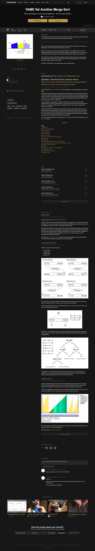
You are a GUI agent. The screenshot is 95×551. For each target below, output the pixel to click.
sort (13, 106)
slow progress (45, 133)
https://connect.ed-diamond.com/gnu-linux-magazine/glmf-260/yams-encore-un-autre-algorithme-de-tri (64, 83)
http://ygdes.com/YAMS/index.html (66, 76)
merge (25, 106)
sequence (10, 108)
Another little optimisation (49, 144)
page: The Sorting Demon (55, 89)
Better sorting (46, 152)
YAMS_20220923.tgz (56, 430)
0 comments (62, 217)
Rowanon (52, 516)
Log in (85, 2)
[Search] (68, 2)
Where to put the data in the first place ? (52, 136)
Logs (69, 30)
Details (50, 30)
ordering (16, 108)
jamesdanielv (74, 516)
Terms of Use (42, 545)
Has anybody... (46, 130)
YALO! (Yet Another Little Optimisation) (52, 147)
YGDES (9, 106)
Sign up (79, 2)
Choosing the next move (49, 151)
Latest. (44, 146)
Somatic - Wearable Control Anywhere (39, 514)
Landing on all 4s (47, 149)
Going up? (48, 541)
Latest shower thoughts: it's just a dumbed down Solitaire (57, 143)
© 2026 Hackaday (47, 547)
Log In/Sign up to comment (48, 466)
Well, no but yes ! (46, 135)
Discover (26, 2)
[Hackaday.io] (11, 2)
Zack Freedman (33, 516)
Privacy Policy (49, 545)
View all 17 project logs (65, 434)
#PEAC (48, 98)
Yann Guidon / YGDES (48, 16)
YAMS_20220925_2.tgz (60, 220)
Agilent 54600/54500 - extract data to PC (19, 514)
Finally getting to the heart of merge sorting (53, 141)
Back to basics (46, 132)
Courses (38, 2)
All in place (45, 138)
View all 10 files (64, 201)
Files (55, 30)
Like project (58, 20)
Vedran (11, 516)
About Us (18, 545)
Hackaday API (57, 545)
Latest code (45, 140)
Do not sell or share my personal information (70, 545)
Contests (32, 2)
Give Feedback (34, 545)
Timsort (44, 119)
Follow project (37, 20)
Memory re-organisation (48, 129)
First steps (45, 127)
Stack (43, 2)
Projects (20, 2)
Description (44, 30)
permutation (24, 108)
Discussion (83, 30)
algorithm (19, 106)
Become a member (35, 529)
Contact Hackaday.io (25, 545)
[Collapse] (51, 213)
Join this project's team (12, 82)
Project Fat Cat (52, 514)
